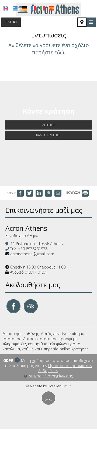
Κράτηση (11, 22)
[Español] (52, 8)
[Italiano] (42, 8)
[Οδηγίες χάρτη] (81, 22)
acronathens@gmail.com (32, 253)
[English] (6, 8)
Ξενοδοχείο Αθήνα (21, 235)
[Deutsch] (24, 8)
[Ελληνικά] (15, 8)
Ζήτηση (48, 125)
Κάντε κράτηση (48, 135)
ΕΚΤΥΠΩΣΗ (73, 192)
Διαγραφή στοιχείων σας (50, 375)
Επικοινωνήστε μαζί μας (43, 210)
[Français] (33, 8)
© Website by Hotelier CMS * (48, 386)
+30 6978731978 (32, 248)
